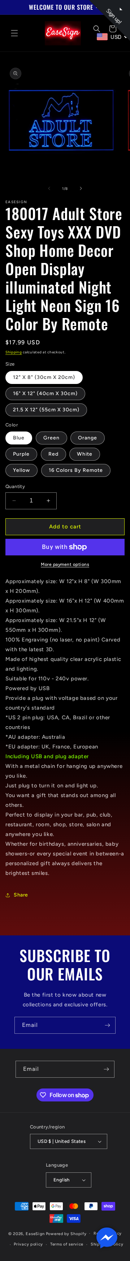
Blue (19, 438)
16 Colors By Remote (76, 470)
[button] (14, 33)
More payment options (65, 564)
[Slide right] (81, 188)
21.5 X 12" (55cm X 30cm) (46, 410)
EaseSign (35, 1233)
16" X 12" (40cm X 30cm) (45, 393)
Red (53, 454)
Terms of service (66, 1244)
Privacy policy (28, 1244)
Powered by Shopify (66, 1233)
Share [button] (21, 895)
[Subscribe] (107, 1025)
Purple (21, 454)
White (84, 454)
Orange (87, 438)
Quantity (15, 486)
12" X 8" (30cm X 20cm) (44, 377)
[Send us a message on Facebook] (106, 1238)
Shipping (13, 352)
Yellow (21, 470)
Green (51, 438)
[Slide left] (49, 188)
